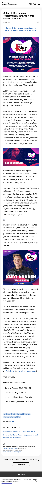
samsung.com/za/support (10, 448)
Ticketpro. (10, 371)
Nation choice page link (31, 4)
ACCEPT (36, 481)
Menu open (39, 4)
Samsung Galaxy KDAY (12, 417)
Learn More (21, 464)
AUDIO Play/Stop (37, 22)
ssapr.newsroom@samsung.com (12, 452)
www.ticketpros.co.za (27, 371)
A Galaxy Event (9, 414)
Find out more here (7, 483)
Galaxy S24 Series (23, 414)
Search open (35, 4)
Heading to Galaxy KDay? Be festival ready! (19, 431)
